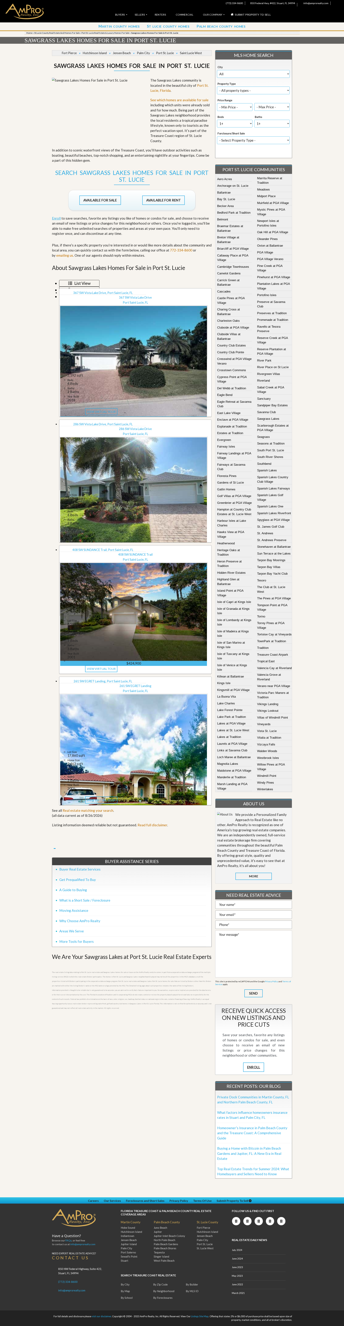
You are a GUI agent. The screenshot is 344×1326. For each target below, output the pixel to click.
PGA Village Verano (270, 259)
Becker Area (225, 206)
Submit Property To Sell (233, 1200)
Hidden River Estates (231, 572)
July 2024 (237, 1250)
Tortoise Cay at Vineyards (274, 634)
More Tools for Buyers (76, 941)
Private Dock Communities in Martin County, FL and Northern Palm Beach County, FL (253, 1099)
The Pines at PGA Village (274, 598)
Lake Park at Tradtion (231, 717)
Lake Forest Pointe (229, 710)
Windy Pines (265, 782)
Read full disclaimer (152, 825)
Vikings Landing (267, 704)
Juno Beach (160, 1227)
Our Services (112, 1200)
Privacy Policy (271, 981)
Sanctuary (264, 398)
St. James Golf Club (270, 526)
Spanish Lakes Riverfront (274, 513)
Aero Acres (224, 179)
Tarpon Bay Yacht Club (272, 573)
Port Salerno (128, 1252)
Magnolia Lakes (227, 764)
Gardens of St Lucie (230, 482)
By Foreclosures (163, 1297)
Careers (93, 1200)
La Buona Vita (226, 696)
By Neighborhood (163, 1291)
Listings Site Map (200, 1316)
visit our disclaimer (101, 1316)
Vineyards (264, 724)
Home (29, 33)
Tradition (263, 648)
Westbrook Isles (268, 758)
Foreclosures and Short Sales (145, 1200)
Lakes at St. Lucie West (233, 730)
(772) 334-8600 (234, 3)
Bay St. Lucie (226, 199)
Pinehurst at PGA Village (273, 277)
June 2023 (237, 1267)
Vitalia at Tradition (269, 737)
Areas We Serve (71, 931)
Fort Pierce (69, 53)
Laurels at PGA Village (232, 743)
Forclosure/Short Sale (231, 133)
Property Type (227, 83)
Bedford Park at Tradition (233, 212)
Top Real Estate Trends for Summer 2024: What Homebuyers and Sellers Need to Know (253, 1171)
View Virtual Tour (101, 411)
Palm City (143, 53)
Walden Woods (267, 751)
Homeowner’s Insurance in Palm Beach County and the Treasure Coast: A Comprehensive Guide (252, 1133)
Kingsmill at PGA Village (233, 690)
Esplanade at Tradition (232, 426)
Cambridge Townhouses (233, 266)
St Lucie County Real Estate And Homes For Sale (57, 33)
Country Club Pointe (230, 352)
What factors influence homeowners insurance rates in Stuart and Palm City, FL (252, 1115)
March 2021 (238, 1293)
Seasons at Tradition (271, 443)
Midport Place (266, 196)
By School (127, 1297)
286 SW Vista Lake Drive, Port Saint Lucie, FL (103, 424)
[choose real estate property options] (241, 152)
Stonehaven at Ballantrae (274, 546)
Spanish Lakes (267, 470)
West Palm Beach (164, 1260)
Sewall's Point (129, 1256)
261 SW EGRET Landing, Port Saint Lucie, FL (103, 681)
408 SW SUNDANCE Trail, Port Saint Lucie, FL (102, 550)
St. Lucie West (205, 1248)
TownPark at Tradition (271, 641)
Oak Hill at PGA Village (272, 232)
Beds (221, 116)
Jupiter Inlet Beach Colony (169, 1235)
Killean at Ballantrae (230, 676)
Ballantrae (224, 192)
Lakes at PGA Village (231, 723)
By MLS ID (192, 1291)
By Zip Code (160, 1284)
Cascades (224, 291)
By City (125, 1284)
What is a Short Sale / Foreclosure (84, 900)
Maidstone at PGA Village (234, 770)
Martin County (130, 1222)
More (253, 876)
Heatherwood (226, 543)
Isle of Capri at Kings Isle (234, 602)
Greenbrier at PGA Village (234, 503)
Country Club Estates (231, 345)
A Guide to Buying (73, 890)
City (220, 67)
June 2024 (237, 1258)
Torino (261, 616)
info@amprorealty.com (315, 3)
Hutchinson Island (95, 53)
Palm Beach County (167, 1222)
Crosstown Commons (231, 370)
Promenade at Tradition (272, 320)
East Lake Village (228, 413)
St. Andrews (265, 533)
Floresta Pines (226, 476)
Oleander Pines (267, 239)
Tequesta (159, 1252)
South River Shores (270, 457)
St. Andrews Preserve (271, 540)
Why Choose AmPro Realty (79, 921)
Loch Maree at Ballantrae (234, 757)
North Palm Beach (164, 1240)
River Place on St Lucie (273, 367)
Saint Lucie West (191, 53)
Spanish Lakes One (270, 506)
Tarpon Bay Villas (268, 567)
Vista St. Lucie (267, 731)
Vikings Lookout (267, 710)
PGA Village (265, 252)
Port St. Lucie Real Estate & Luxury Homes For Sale (105, 33)
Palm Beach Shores (165, 1248)
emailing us (64, 255)
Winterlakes (265, 789)
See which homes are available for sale (179, 100)
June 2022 (237, 1284)
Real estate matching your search (88, 810)
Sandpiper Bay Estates (272, 405)
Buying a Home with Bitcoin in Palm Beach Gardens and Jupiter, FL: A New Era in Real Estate (249, 1153)
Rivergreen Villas (268, 374)
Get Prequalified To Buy (77, 880)
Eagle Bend (224, 395)
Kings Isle (223, 683)
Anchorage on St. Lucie (232, 185)
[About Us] (225, 814)
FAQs (68, 1240)
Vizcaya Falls (266, 744)
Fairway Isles (226, 446)
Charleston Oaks (228, 320)
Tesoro (261, 580)
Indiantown (127, 1235)
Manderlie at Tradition (231, 777)
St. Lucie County (207, 1222)
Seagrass (263, 437)
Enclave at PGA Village (232, 419)
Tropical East (266, 661)
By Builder (192, 1284)
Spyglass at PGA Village (273, 520)
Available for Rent (163, 200)
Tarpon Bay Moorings (271, 560)
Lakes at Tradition (229, 737)
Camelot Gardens (229, 273)
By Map (125, 1291)
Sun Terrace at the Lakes (274, 553)
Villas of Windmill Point (272, 717)
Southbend (264, 463)
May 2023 (237, 1275)
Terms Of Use (202, 1200)
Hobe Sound (128, 1227)
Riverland (263, 380)
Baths (258, 116)
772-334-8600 (181, 250)
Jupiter (158, 1231)
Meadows (263, 189)
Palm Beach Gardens (166, 1244)
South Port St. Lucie (270, 450)
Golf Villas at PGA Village (234, 496)
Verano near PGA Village (273, 686)
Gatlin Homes (226, 489)
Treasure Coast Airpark (272, 654)
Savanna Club (266, 412)
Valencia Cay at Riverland (274, 668)
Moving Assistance (73, 910)
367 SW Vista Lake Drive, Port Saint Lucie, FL (103, 293)
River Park (264, 360)
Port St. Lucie (165, 53)
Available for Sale (100, 200)
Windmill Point (266, 776)
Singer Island (161, 1256)
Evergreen (224, 440)
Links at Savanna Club (232, 750)
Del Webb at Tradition (231, 388)
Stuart (124, 1260)
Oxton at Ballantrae (270, 245)
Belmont (222, 219)
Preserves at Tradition (272, 313)
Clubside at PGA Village (233, 327)
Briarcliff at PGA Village (233, 248)
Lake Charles (226, 703)
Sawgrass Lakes (268, 418)
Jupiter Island (129, 1244)
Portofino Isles (266, 295)
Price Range (225, 100)
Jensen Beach (122, 53)
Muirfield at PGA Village (273, 203)
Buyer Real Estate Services (80, 869)
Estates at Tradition (230, 433)
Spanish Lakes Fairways (273, 488)
